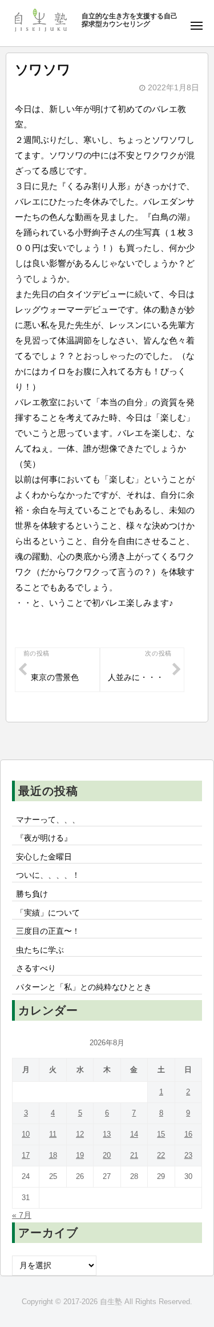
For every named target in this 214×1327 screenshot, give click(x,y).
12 (80, 1134)
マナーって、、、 (48, 820)
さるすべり (36, 968)
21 (134, 1155)
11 (52, 1134)
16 (188, 1134)
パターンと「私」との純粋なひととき (84, 987)
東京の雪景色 (55, 677)
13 (107, 1134)
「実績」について (48, 913)
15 (161, 1134)
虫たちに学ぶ (40, 950)
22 (161, 1155)
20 (107, 1155)
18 (53, 1155)
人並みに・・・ (136, 677)
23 (188, 1155)
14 (134, 1134)
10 (26, 1134)
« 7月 (21, 1215)
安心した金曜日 (44, 857)
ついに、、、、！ (48, 875)
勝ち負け (32, 894)
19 (80, 1155)
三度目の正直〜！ (48, 931)
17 (26, 1155)
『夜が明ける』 (44, 838)
